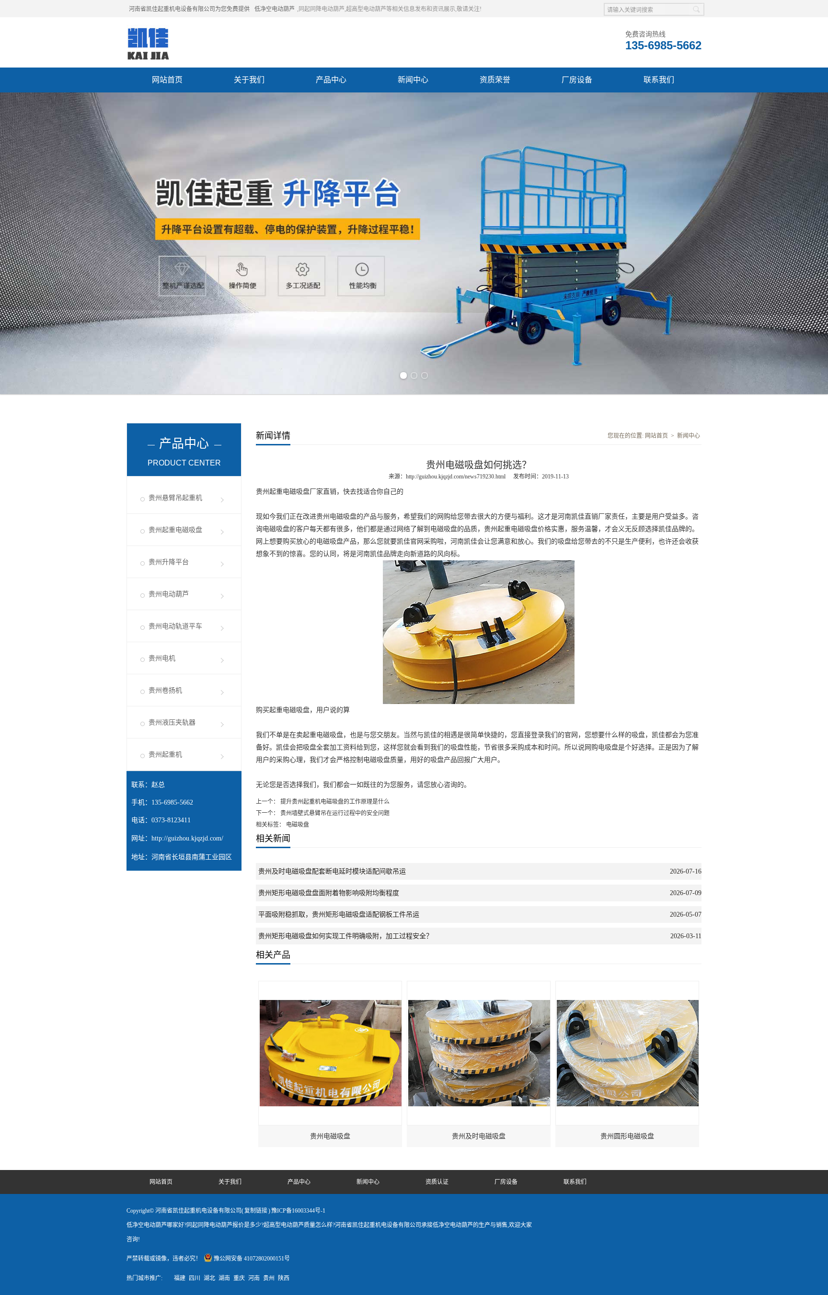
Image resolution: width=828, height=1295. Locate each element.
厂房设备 (577, 80)
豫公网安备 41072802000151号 (252, 1258)
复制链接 (255, 1210)
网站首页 (167, 80)
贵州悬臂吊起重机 (175, 497)
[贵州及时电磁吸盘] (479, 985)
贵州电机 (162, 658)
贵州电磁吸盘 (330, 1136)
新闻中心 (413, 80)
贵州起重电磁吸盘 (175, 530)
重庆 (239, 1278)
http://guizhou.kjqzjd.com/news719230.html (456, 476)
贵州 (269, 1278)
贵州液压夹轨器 (172, 722)
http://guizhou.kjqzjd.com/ (187, 838)
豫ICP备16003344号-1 (298, 1210)
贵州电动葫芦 (169, 594)
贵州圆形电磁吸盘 (627, 1136)
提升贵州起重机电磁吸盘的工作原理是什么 (334, 801)
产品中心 (331, 80)
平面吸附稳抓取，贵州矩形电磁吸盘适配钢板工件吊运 (338, 914)
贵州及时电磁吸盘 (479, 1136)
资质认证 (437, 1182)
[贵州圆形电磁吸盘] (628, 985)
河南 (254, 1278)
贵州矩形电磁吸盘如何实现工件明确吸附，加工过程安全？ (345, 936)
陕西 (283, 1278)
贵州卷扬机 (165, 690)
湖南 (224, 1278)
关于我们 (249, 80)
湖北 (209, 1278)
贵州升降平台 (169, 562)
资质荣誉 (495, 80)
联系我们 (659, 80)
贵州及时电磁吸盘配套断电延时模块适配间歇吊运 (332, 871)
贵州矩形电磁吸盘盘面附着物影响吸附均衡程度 (328, 893)
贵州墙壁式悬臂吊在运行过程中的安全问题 (334, 813)
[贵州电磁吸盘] (330, 985)
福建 (179, 1278)
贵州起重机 (165, 754)
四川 (194, 1278)
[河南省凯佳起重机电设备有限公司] (147, 29)
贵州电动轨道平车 (175, 626)
